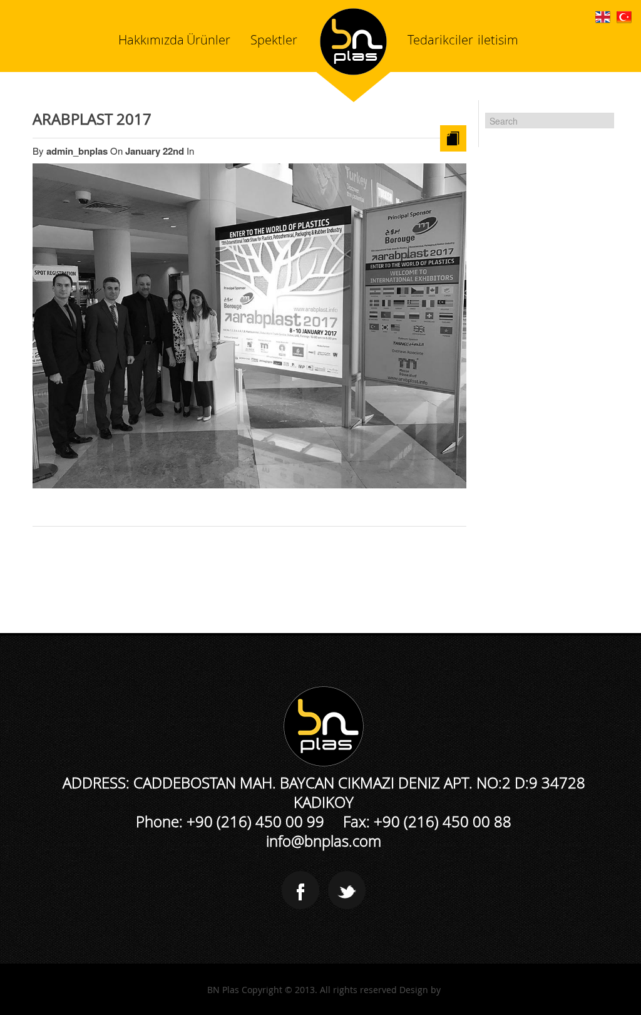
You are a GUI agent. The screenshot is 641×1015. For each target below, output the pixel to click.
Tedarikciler (440, 39)
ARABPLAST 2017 (92, 119)
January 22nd (156, 151)
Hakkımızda (151, 39)
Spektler (273, 39)
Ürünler (208, 39)
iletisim (498, 39)
